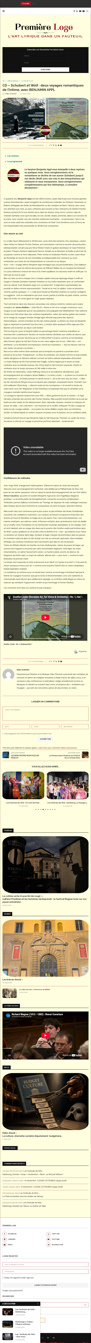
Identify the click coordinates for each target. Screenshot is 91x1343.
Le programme (14, 161)
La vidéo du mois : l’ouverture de (34, 989)
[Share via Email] (61, 145)
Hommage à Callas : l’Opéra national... (24, 1323)
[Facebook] (74, 11)
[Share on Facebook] (53, 145)
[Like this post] (51, 145)
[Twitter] (77, 11)
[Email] (83, 11)
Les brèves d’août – (12, 979)
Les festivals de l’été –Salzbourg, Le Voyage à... (67, 803)
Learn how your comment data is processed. (57, 748)
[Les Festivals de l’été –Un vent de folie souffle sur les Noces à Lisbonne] (23, 785)
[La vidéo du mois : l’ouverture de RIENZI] (9, 993)
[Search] (87, 11)
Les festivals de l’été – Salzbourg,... (25, 1310)
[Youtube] (80, 11)
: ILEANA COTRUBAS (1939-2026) (46, 1180)
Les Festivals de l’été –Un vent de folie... (23, 803)
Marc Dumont (11, 94)
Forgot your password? (12, 1290)
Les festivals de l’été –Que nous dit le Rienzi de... (42, 4)
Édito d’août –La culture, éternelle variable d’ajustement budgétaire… (32, 1134)
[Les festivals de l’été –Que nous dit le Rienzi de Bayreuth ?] (7, 1336)
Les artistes (13, 156)
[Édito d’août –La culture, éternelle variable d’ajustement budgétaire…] (45, 1101)
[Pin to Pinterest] (58, 145)
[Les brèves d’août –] (45, 948)
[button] (33, 4)
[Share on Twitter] (56, 145)
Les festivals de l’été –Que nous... (25, 1335)
